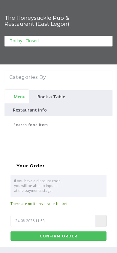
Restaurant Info (30, 110)
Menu (20, 97)
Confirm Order (58, 236)
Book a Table (51, 97)
